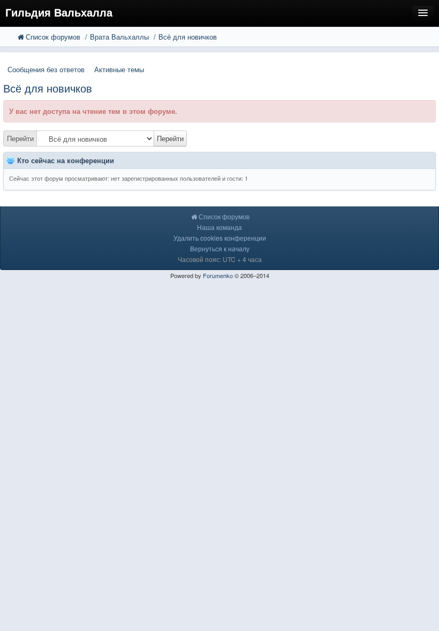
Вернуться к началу (219, 248)
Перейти (20, 138)
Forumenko (218, 275)
